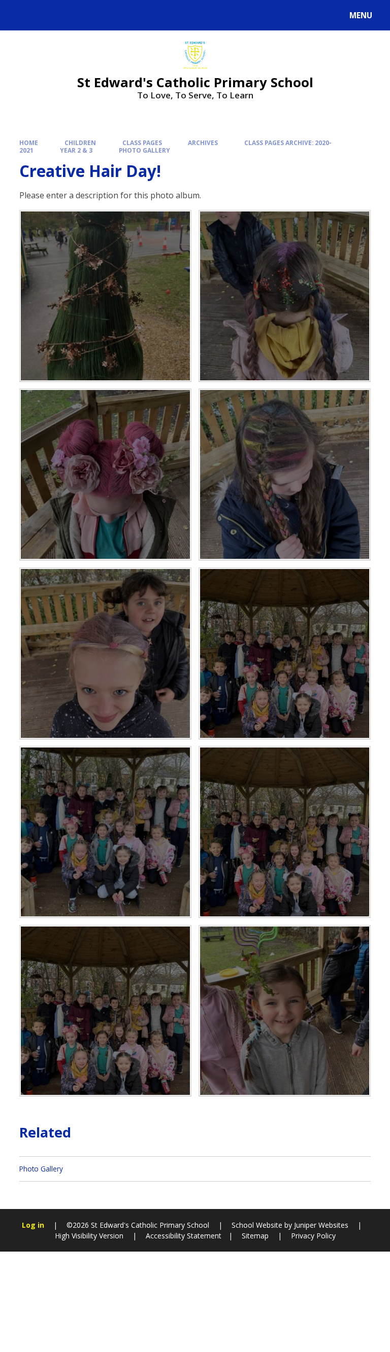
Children (80, 142)
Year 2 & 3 (76, 150)
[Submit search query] (127, 14)
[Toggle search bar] (20, 15)
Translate (87, 17)
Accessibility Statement (183, 1235)
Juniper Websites (321, 1225)
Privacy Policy (313, 1235)
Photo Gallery (144, 150)
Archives (203, 142)
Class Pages (142, 142)
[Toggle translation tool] (46, 15)
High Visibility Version (89, 1235)
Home (28, 142)
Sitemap (255, 1235)
